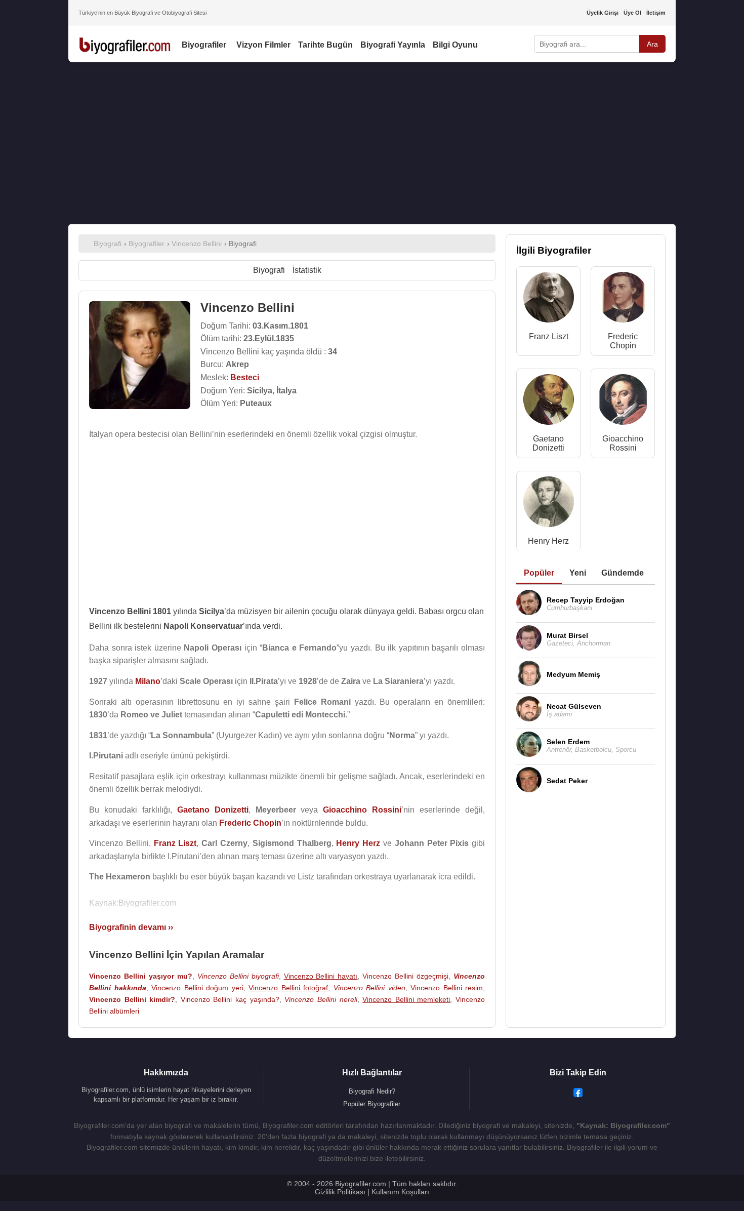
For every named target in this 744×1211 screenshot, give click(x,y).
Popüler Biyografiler (371, 1104)
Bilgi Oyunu (455, 45)
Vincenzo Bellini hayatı (321, 976)
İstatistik (307, 270)
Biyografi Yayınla (392, 45)
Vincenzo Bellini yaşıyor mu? (140, 976)
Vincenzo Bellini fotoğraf (288, 988)
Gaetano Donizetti (548, 443)
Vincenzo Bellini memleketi (406, 999)
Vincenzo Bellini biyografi (238, 976)
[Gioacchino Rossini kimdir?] (623, 401)
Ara (652, 44)
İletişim (656, 13)
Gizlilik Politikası (340, 1192)
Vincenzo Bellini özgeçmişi (405, 976)
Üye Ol (632, 13)
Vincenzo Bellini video (369, 988)
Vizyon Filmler (263, 45)
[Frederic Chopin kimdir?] (623, 299)
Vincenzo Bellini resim (446, 988)
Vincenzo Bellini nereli (320, 999)
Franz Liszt (548, 336)
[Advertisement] (372, 143)
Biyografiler (204, 45)
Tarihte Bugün (325, 45)
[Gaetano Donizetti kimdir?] (548, 401)
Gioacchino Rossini (622, 443)
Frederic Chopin (623, 341)
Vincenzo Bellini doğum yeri (197, 988)
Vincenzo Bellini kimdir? (132, 999)
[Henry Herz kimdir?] (548, 504)
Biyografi (269, 270)
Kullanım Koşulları (400, 1192)
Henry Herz (548, 541)
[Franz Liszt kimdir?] (548, 299)
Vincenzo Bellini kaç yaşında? (230, 999)
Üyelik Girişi (602, 13)
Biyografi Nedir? (372, 1091)
